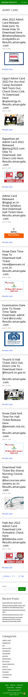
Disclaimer (19, 687)
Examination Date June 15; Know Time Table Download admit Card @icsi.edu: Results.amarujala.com (14, 315)
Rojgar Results (9, 2)
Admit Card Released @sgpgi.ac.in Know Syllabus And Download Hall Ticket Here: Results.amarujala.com (14, 207)
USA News (5, 677)
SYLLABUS (5, 672)
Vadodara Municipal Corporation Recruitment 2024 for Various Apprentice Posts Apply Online (12, 619)
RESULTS (5, 667)
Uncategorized (7, 674)
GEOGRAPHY (6, 651)
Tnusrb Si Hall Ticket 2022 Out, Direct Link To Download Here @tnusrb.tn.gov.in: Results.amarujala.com (14, 371)
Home (7, 685)
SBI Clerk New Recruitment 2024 (12, 615)
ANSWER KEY (6, 643)
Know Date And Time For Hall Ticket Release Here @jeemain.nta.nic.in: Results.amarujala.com (14, 424)
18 (19, 576)
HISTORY (5, 656)
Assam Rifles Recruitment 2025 (12, 603)
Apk (3, 646)
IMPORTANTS (6, 659)
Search (4, 586)
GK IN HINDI (6, 653)
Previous (5, 576)
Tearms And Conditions (14, 690)
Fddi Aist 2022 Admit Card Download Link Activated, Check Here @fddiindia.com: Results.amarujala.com (14, 534)
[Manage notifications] (24, 693)
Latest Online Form (8, 664)
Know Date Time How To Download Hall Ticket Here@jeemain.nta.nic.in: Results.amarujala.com (14, 262)
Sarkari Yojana (6, 669)
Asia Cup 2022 (6, 648)
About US (12, 685)
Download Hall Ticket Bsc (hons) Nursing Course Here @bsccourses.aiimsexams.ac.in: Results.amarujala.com (14, 478)
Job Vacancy (6, 661)
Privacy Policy (10, 687)
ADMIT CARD (8, 69)
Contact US (20, 685)
